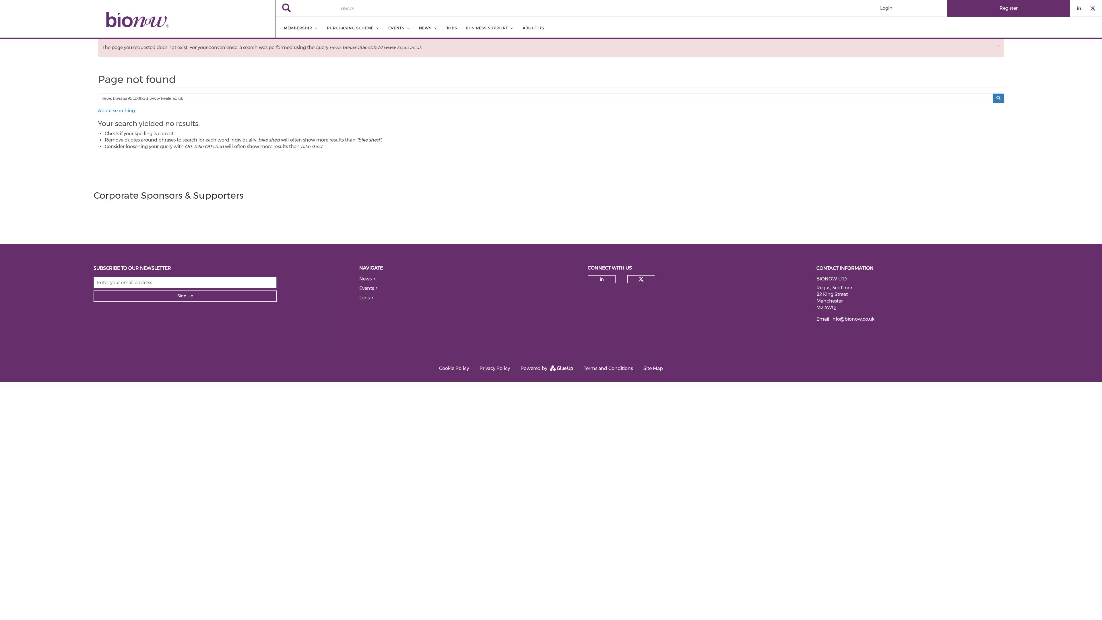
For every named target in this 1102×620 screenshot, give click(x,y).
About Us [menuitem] (533, 28)
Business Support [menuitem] (487, 28)
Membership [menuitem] (298, 28)
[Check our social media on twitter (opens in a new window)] (641, 279)
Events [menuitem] (396, 28)
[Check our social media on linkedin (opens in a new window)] (602, 279)
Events (366, 288)
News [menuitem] (425, 28)
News (365, 279)
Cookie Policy (454, 368)
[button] (998, 46)
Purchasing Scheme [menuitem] (350, 28)
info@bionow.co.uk (852, 319)
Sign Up (185, 296)
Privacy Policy (495, 368)
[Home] (137, 19)
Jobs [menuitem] (451, 28)
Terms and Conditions (608, 368)
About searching (116, 110)
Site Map (653, 368)
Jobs (364, 298)
